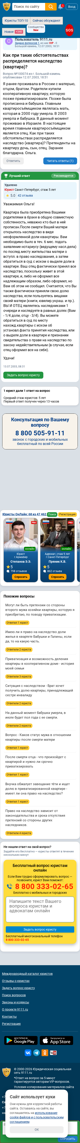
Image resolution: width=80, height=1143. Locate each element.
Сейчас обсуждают (46, 20)
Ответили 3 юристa (19, 676)
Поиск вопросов (14, 995)
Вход (71, 6)
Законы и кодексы (15, 1002)
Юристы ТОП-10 (16, 20)
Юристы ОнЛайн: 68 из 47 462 (24, 514)
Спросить (20, 577)
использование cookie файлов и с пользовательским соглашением (37, 1117)
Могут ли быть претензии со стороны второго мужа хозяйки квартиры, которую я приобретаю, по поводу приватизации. (39, 610)
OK (37, 1129)
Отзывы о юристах (16, 981)
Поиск (52, 514)
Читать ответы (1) (60, 161)
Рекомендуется (63, 175)
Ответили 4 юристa (19, 833)
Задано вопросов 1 (27, 43)
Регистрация (67, 514)
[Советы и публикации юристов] (6, 6)
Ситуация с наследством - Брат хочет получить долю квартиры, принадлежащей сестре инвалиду (39, 690)
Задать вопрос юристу (23, 375)
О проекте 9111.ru (15, 1009)
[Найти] (51, 6)
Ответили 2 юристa (19, 649)
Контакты (9, 1016)
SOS (69, 30)
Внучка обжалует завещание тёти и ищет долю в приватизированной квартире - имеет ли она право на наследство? (37, 788)
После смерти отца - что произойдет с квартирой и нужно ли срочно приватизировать (35, 761)
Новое (13, 32)
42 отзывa (21, 195)
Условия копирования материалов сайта (44, 1087)
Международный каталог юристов (27, 973)
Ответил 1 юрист (17, 622)
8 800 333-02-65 (43, 886)
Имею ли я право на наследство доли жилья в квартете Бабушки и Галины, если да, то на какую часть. (38, 636)
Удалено (10, 185)
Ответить (13, 161)
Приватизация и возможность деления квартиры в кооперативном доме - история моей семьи (39, 663)
